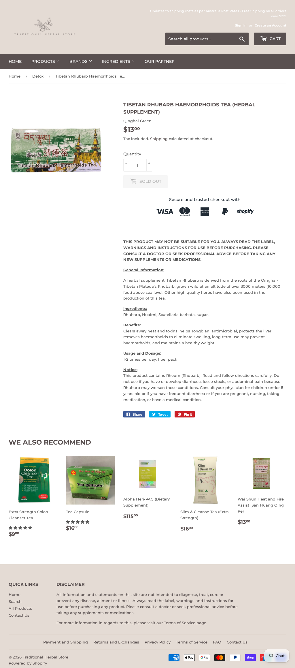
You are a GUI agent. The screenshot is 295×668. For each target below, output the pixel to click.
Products (43, 61)
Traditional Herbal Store (45, 657)
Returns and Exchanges (116, 642)
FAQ (217, 642)
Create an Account (270, 25)
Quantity (132, 154)
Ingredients (116, 61)
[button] (21, 527)
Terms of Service (179, 622)
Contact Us (19, 615)
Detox (38, 76)
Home (15, 61)
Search (15, 601)
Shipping (159, 138)
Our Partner (160, 61)
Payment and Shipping (65, 642)
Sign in (241, 25)
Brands (79, 61)
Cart (274, 38)
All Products (20, 608)
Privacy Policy (158, 642)
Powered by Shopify (28, 663)
